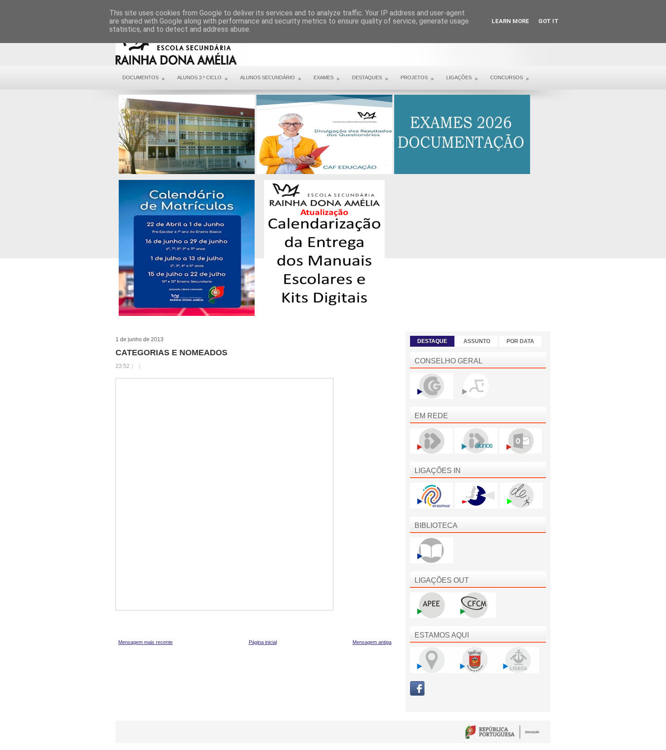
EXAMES (326, 78)
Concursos (509, 78)
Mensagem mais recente (145, 642)
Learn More (510, 21)
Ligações (462, 78)
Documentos (143, 78)
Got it (548, 21)
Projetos (417, 78)
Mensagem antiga (371, 642)
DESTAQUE (432, 341)
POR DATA (520, 341)
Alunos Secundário (270, 78)
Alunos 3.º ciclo (202, 78)
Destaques (370, 78)
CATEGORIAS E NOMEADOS (171, 352)
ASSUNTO (476, 341)
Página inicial (263, 642)
